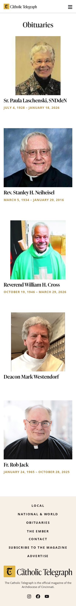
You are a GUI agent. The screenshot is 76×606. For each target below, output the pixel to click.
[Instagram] (29, 596)
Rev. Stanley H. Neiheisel (29, 192)
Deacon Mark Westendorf (31, 376)
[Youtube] (47, 596)
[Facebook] (38, 596)
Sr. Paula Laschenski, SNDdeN (35, 100)
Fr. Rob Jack (16, 464)
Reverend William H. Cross (32, 284)
